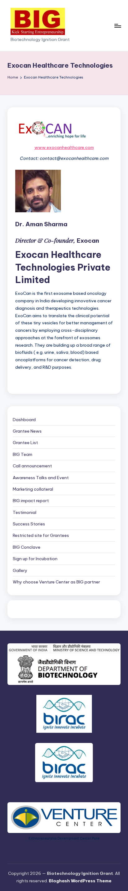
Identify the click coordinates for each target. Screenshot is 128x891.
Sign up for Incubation (35, 558)
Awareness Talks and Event (41, 477)
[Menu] (117, 25)
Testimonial (24, 512)
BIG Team (22, 454)
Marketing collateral (33, 489)
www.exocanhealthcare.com (64, 147)
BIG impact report (31, 500)
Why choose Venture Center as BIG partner (56, 582)
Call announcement (32, 466)
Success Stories (29, 524)
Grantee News (27, 431)
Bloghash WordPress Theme (80, 881)
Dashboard (24, 419)
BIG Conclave (26, 547)
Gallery (20, 570)
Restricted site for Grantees (41, 535)
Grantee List (25, 442)
